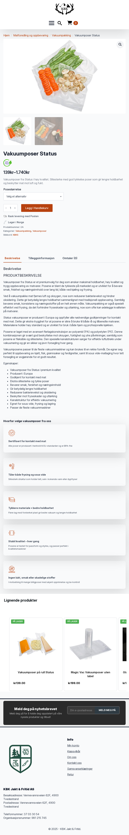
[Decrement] (6, 208)
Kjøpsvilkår (73, 751)
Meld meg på (107, 710)
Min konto (73, 745)
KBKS (15, 235)
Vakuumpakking (61, 35)
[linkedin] (57, 754)
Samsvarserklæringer (80, 768)
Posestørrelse (12, 189)
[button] (120, 44)
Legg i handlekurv (36, 208)
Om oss (71, 757)
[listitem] (35, 654)
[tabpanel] (64, 338)
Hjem (6, 35)
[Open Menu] (51, 23)
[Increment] (15, 208)
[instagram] (51, 754)
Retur (70, 774)
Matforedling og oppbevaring (30, 35)
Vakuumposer (40, 231)
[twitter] (45, 754)
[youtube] (39, 760)
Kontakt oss (74, 762)
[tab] (12, 258)
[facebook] (39, 754)
